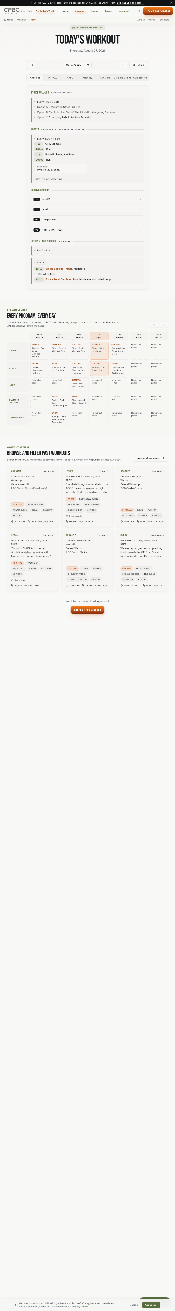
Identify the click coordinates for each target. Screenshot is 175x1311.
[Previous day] (32, 65)
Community (125, 11)
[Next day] (123, 65)
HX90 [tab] (70, 77)
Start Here (26, 11)
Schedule (80, 11)
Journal (108, 11)
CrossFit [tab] (35, 77)
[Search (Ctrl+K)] (139, 11)
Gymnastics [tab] (140, 77)
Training (64, 11)
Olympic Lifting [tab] (122, 77)
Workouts (21, 19)
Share (141, 64)
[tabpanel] (87, 187)
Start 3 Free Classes (87, 609)
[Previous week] (154, 325)
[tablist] (87, 77)
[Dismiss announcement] (171, 3)
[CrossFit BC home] (11, 11)
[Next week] (164, 325)
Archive (151, 19)
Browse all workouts (148, 458)
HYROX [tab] (52, 77)
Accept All (151, 1304)
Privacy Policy (80, 1306)
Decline (134, 1304)
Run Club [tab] (105, 77)
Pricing (94, 11)
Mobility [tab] (87, 77)
